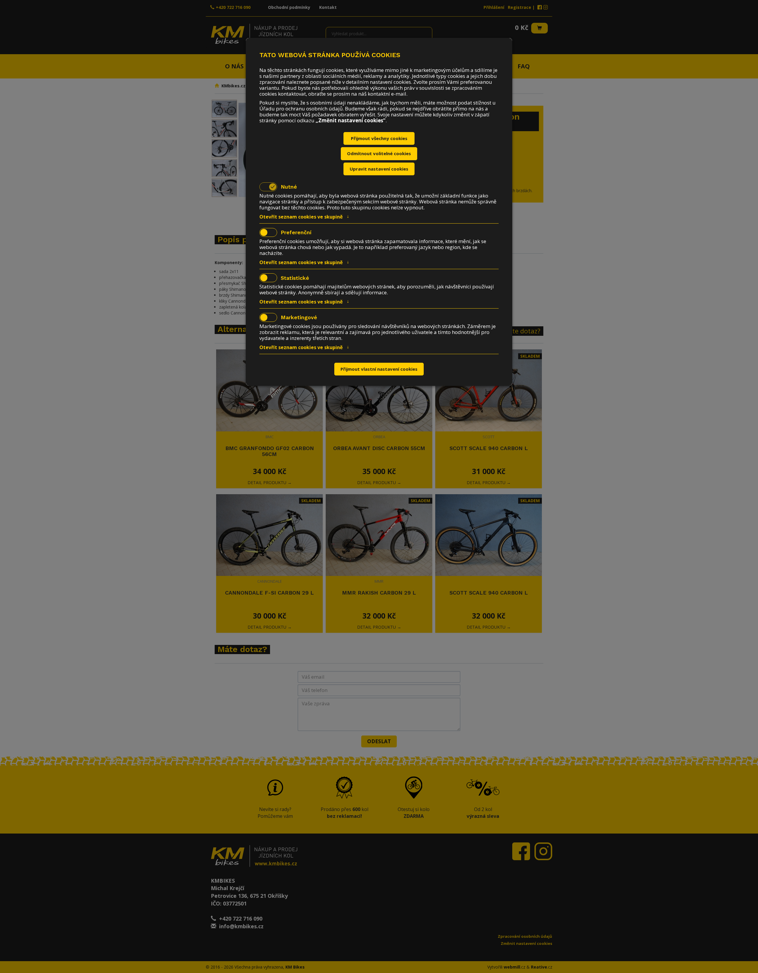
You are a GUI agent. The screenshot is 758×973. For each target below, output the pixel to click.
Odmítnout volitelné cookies (379, 153)
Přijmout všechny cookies (379, 138)
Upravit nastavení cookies (379, 169)
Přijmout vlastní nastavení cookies (379, 369)
